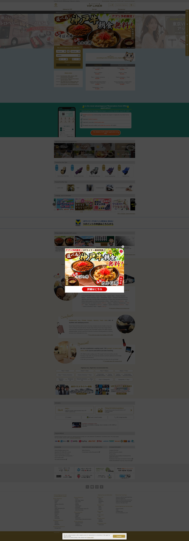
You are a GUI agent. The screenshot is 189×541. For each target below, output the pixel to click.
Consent (119, 536)
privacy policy (90, 537)
